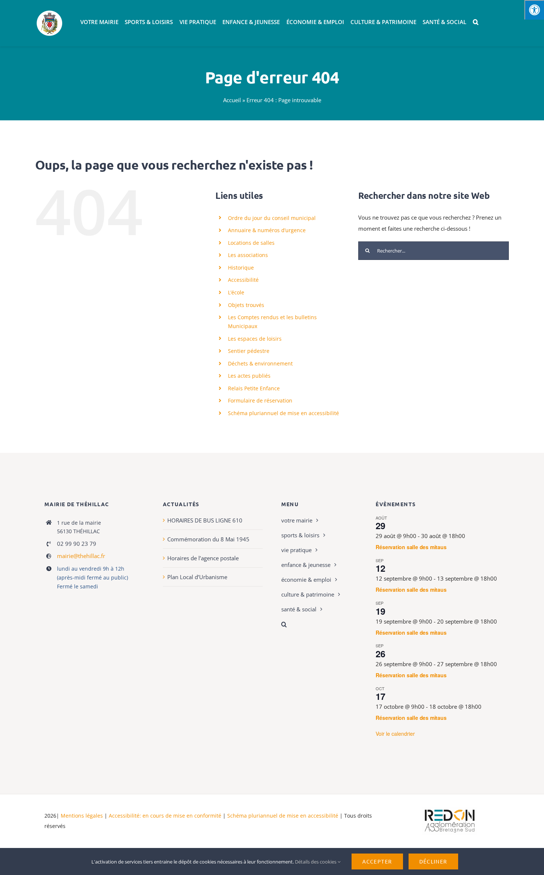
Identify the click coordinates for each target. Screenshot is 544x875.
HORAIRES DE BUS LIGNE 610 (204, 520)
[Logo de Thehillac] (50, 12)
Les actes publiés (249, 375)
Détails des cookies (316, 861)
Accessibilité (243, 279)
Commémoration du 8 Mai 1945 (208, 539)
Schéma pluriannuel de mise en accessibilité (283, 413)
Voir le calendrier (395, 733)
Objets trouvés (246, 304)
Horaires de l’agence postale (203, 558)
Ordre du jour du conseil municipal (272, 217)
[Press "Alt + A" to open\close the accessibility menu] (534, 10)
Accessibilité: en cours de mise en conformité (166, 815)
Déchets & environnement (260, 363)
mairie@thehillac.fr (81, 556)
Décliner (433, 861)
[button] (476, 22)
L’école (236, 292)
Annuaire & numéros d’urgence (267, 230)
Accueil (232, 100)
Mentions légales (82, 815)
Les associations (248, 254)
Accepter (377, 861)
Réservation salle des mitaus (411, 547)
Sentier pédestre (248, 350)
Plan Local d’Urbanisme (197, 577)
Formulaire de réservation (260, 400)
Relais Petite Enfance (254, 388)
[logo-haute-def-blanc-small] (449, 810)
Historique (241, 267)
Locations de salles (251, 242)
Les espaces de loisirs (255, 338)
